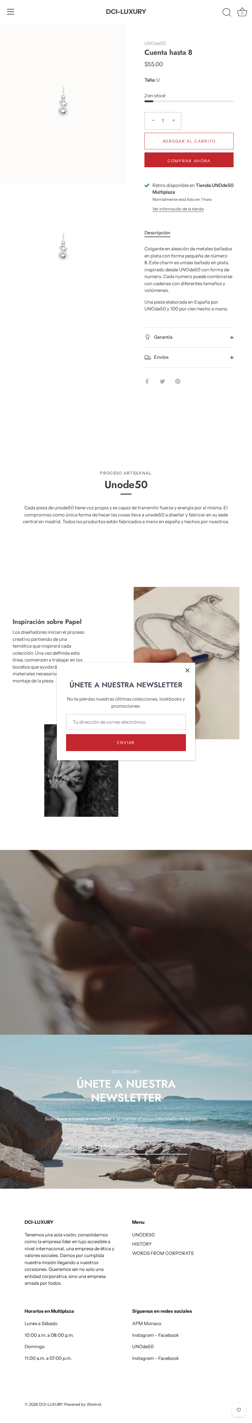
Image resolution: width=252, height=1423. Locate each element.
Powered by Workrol (82, 1404)
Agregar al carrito (189, 141)
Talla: (150, 80)
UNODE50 (143, 1235)
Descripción (157, 233)
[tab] (160, 232)
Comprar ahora (189, 160)
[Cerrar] (187, 670)
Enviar (126, 742)
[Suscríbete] (182, 1146)
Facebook (168, 1335)
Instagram (143, 1335)
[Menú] (11, 11)
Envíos (160, 357)
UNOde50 (155, 43)
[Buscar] (227, 12)
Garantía (162, 337)
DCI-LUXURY (126, 11)
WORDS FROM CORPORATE (163, 1253)
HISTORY (142, 1244)
